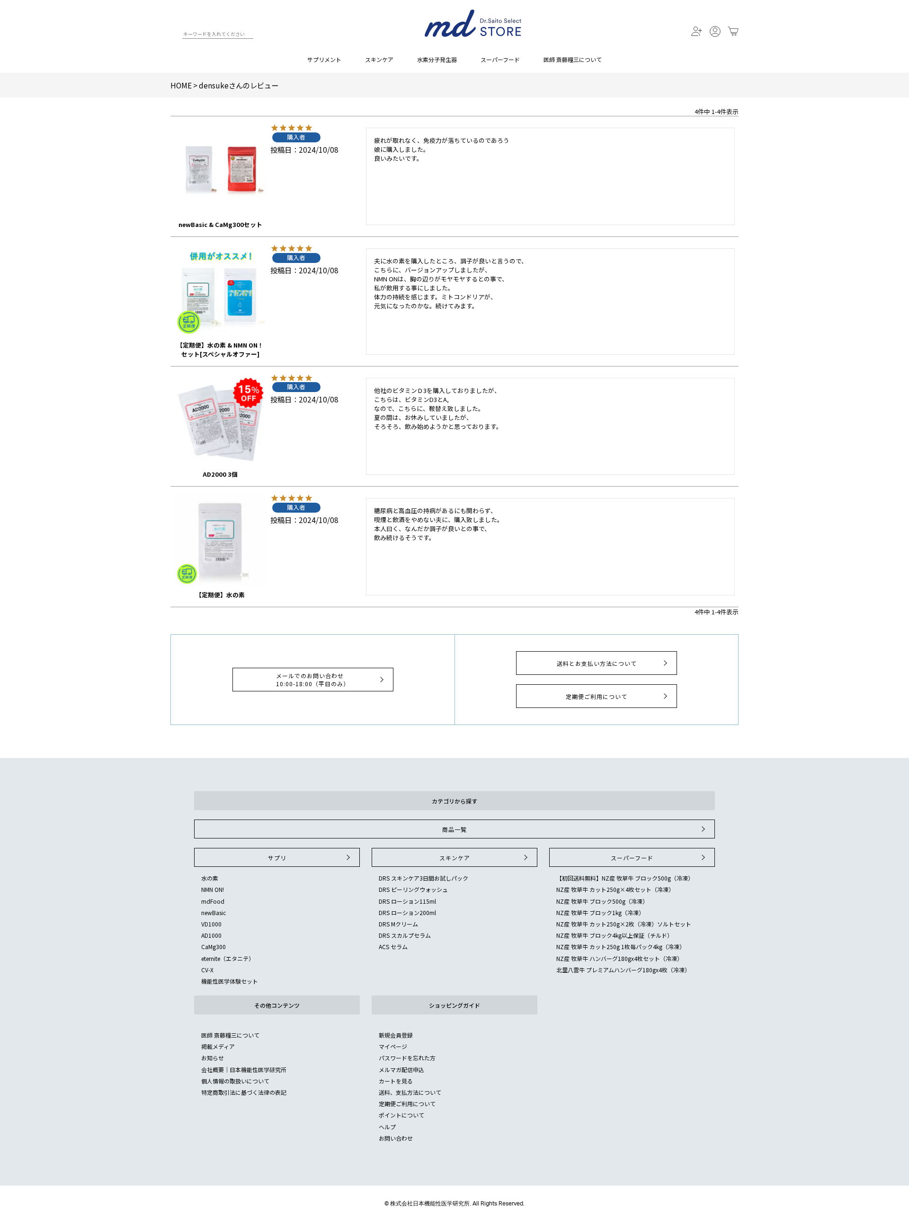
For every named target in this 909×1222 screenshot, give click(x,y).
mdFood (212, 901)
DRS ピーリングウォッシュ (413, 889)
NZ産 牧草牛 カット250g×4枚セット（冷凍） (615, 889)
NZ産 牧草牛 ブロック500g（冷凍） (602, 901)
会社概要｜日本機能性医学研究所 (243, 1069)
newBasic (213, 912)
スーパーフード (500, 59)
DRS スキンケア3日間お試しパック (423, 878)
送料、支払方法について (410, 1092)
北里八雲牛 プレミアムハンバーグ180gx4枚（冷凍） (623, 970)
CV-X (207, 970)
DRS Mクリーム (398, 924)
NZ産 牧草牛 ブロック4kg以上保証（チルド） (614, 935)
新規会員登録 (396, 1035)
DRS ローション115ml (407, 901)
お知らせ (212, 1058)
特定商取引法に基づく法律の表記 (243, 1092)
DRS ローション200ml (407, 912)
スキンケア (379, 59)
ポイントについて (401, 1115)
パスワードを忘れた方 (407, 1058)
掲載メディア (218, 1046)
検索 (174, 35)
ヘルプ (387, 1127)
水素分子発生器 (437, 59)
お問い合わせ (396, 1138)
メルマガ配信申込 (401, 1069)
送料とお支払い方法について (597, 663)
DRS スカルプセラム (405, 935)
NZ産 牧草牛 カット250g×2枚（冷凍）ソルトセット (623, 924)
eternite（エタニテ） (227, 958)
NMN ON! (212, 889)
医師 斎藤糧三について (573, 59)
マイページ (393, 1046)
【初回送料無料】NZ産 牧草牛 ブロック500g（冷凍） (625, 878)
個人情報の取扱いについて (235, 1081)
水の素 (209, 878)
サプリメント (324, 59)
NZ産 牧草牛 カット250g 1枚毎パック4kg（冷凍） (620, 947)
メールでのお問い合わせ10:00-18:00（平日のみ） (312, 680)
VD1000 (211, 924)
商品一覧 (454, 829)
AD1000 (211, 935)
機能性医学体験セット (229, 981)
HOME (181, 85)
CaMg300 (213, 947)
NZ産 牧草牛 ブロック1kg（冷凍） (600, 912)
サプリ (277, 858)
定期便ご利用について (596, 696)
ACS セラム (393, 947)
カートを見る (396, 1081)
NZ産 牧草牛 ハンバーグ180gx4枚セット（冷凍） (619, 958)
